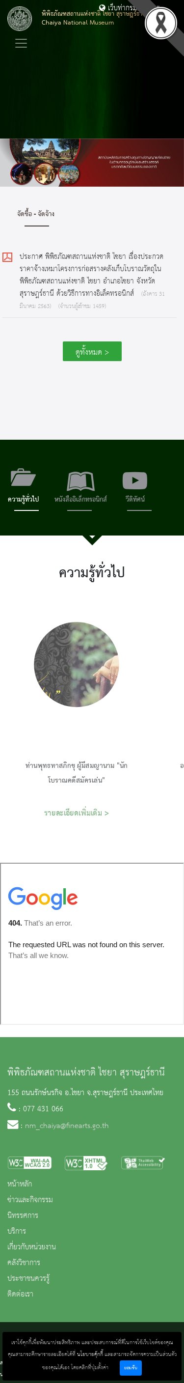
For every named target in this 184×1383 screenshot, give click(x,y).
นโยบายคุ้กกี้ (90, 1354)
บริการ (16, 1231)
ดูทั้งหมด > (92, 352)
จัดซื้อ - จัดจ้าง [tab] (35, 214)
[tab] (23, 487)
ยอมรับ (130, 1368)
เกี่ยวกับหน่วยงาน (31, 1247)
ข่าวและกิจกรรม (30, 1200)
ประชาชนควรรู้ (28, 1278)
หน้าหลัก (19, 1184)
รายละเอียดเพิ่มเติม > (76, 813)
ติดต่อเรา (20, 1294)
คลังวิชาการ (23, 1263)
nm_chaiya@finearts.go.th (67, 1126)
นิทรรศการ (22, 1216)
